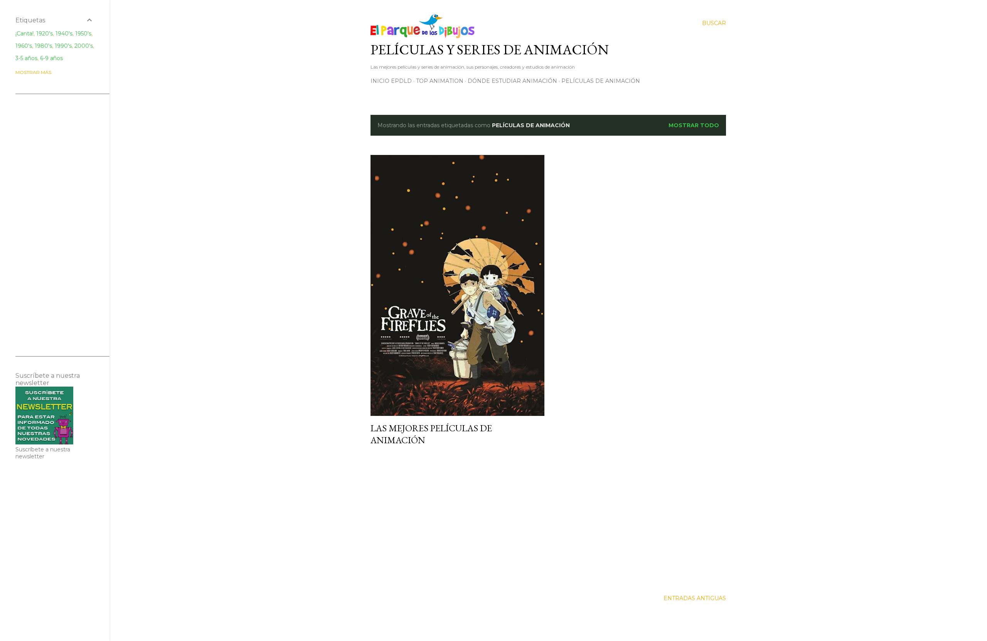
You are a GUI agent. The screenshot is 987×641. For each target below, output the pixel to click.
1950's (83, 33)
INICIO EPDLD (391, 80)
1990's (63, 45)
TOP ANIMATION (439, 80)
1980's (43, 45)
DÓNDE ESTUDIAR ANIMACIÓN (512, 80)
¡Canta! (24, 33)
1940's (64, 33)
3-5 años (26, 58)
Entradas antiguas (695, 598)
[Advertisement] (457, 519)
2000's (83, 45)
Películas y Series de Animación (490, 49)
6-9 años (51, 58)
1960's (23, 45)
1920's (44, 33)
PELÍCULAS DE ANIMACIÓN (600, 80)
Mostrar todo (694, 125)
